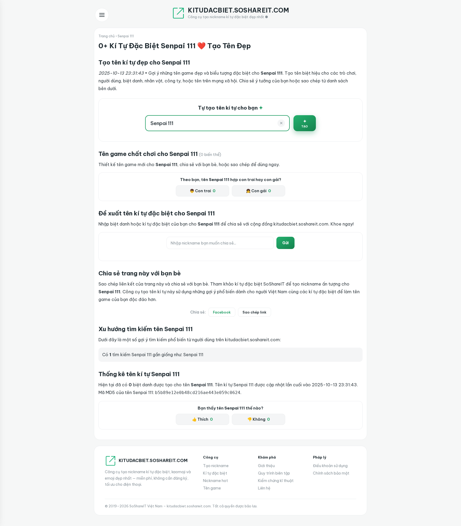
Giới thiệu (266, 465)
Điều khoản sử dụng (330, 465)
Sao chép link (255, 312)
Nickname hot (215, 480)
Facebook (222, 312)
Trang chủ (106, 36)
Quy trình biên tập (274, 473)
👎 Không (258, 419)
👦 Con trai (203, 190)
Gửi (285, 242)
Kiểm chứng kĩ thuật (275, 480)
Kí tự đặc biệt (215, 473)
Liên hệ (264, 488)
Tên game (212, 488)
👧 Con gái (258, 190)
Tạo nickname (216, 465)
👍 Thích (202, 419)
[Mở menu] (102, 15)
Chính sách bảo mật (331, 473)
